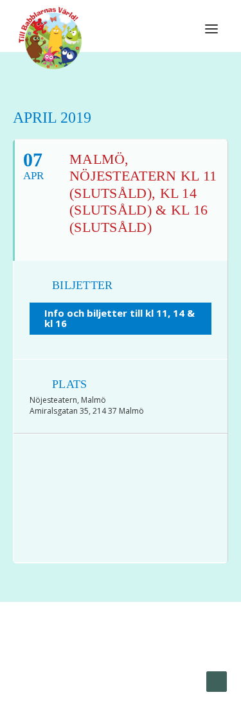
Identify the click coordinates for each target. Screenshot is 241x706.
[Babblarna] (50, 37)
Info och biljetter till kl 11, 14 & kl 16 (119, 318)
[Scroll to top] (216, 681)
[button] (211, 29)
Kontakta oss (153, 668)
